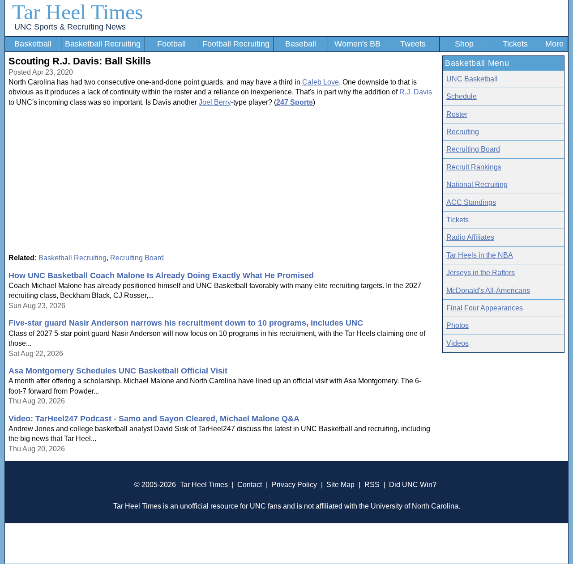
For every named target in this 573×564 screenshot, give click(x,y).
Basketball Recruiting (103, 43)
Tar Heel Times (77, 12)
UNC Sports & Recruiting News (70, 26)
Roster (456, 114)
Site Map (340, 484)
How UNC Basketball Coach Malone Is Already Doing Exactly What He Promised (161, 275)
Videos (457, 343)
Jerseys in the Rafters (480, 272)
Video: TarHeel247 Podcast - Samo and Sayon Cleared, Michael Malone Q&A (154, 418)
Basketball (32, 43)
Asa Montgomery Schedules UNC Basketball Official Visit (118, 370)
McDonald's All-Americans (488, 290)
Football (171, 43)
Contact (249, 484)
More (554, 43)
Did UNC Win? (412, 484)
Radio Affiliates (470, 237)
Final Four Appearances (484, 308)
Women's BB (357, 43)
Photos (457, 325)
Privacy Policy (294, 484)
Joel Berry (215, 102)
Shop (464, 43)
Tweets (413, 43)
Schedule (461, 96)
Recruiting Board (137, 258)
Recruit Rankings (473, 167)
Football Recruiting (235, 43)
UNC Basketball (472, 79)
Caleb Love (320, 82)
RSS (372, 484)
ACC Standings (471, 202)
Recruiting (462, 132)
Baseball (300, 43)
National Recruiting (477, 184)
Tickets (515, 43)
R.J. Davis (415, 92)
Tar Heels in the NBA (479, 255)
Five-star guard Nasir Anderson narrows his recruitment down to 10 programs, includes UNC (186, 322)
